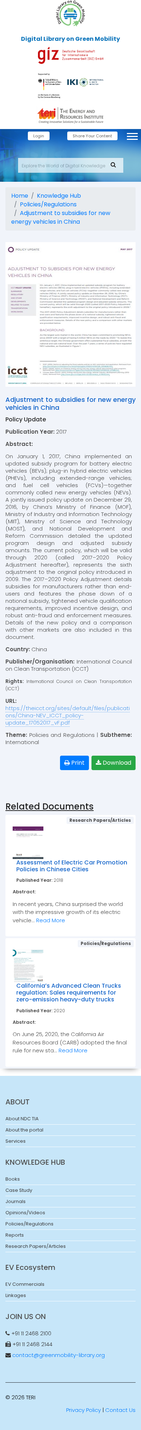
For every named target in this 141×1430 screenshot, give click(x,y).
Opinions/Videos (25, 1212)
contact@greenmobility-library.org (58, 1355)
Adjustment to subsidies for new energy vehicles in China (60, 217)
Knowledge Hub (59, 196)
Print (77, 763)
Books (12, 1179)
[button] (131, 135)
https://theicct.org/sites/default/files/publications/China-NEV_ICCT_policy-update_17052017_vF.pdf (67, 715)
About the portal (24, 1129)
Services (15, 1141)
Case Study (18, 1190)
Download (116, 763)
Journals (15, 1201)
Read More (50, 920)
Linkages (15, 1295)
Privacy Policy (83, 1410)
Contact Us (120, 1410)
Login (38, 136)
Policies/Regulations (48, 204)
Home (19, 196)
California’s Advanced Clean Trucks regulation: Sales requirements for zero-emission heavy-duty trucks (68, 993)
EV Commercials (24, 1284)
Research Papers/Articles (35, 1246)
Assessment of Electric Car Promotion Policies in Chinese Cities (71, 865)
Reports (14, 1235)
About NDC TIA (22, 1118)
